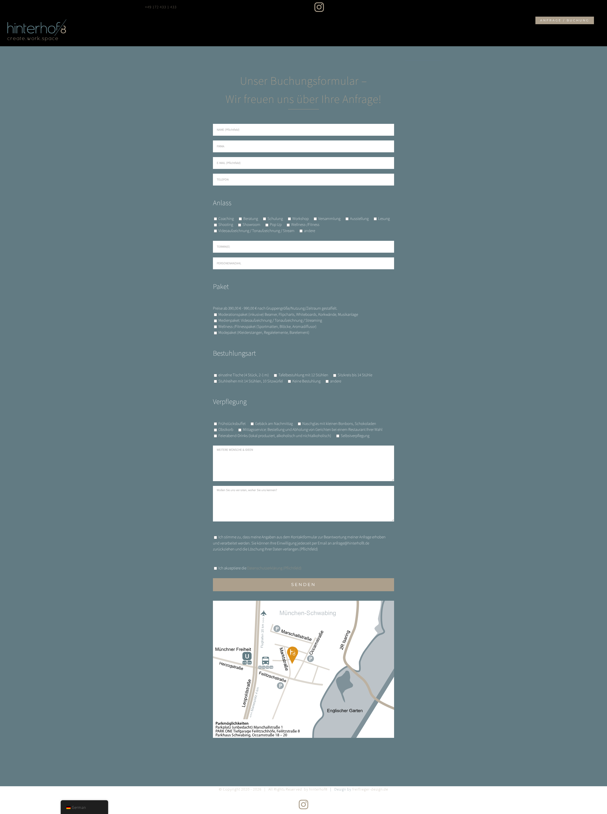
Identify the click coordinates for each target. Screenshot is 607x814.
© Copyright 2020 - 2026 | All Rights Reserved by (264, 789)
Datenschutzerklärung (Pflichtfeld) (274, 568)
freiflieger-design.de (370, 789)
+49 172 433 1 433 (161, 7)
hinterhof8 (318, 789)
